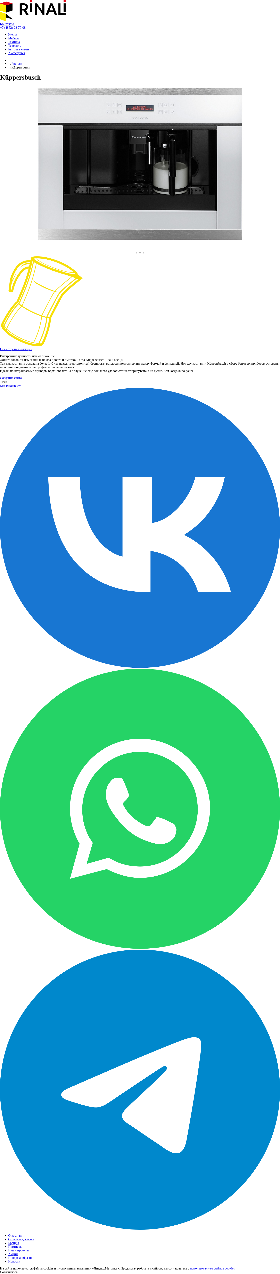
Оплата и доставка (21, 1239)
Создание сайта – (12, 378)
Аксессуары (16, 53)
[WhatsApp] (140, 947)
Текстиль (14, 45)
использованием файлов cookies (212, 1268)
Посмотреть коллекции (16, 349)
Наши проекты (18, 1250)
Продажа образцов (21, 1257)
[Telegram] (140, 1228)
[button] (136, 253)
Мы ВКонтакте (10, 386)
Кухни (12, 34)
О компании (16, 1235)
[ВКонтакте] (140, 666)
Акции (13, 1254)
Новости (14, 1261)
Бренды (16, 63)
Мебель (13, 38)
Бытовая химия (19, 49)
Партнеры (15, 1246)
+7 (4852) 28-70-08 (13, 27)
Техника (14, 42)
